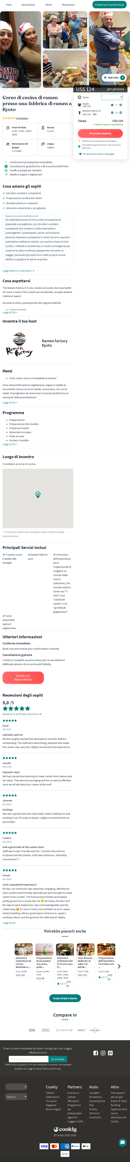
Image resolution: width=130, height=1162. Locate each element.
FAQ (91, 1105)
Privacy (93, 1109)
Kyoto (24, 87)
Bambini (92, 113)
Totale (82, 121)
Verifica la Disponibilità (23, 677)
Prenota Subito (100, 133)
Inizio (6, 87)
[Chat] (122, 1143)
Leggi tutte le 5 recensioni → (19, 270)
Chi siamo (51, 1101)
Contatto (94, 1092)
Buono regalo (53, 1109)
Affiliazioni (73, 1101)
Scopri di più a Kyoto (65, 998)
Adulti (87, 105)
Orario (86, 97)
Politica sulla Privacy (51, 1068)
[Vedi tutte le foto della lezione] (20, 49)
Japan (14, 87)
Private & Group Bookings (109, 4)
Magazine (51, 1105)
